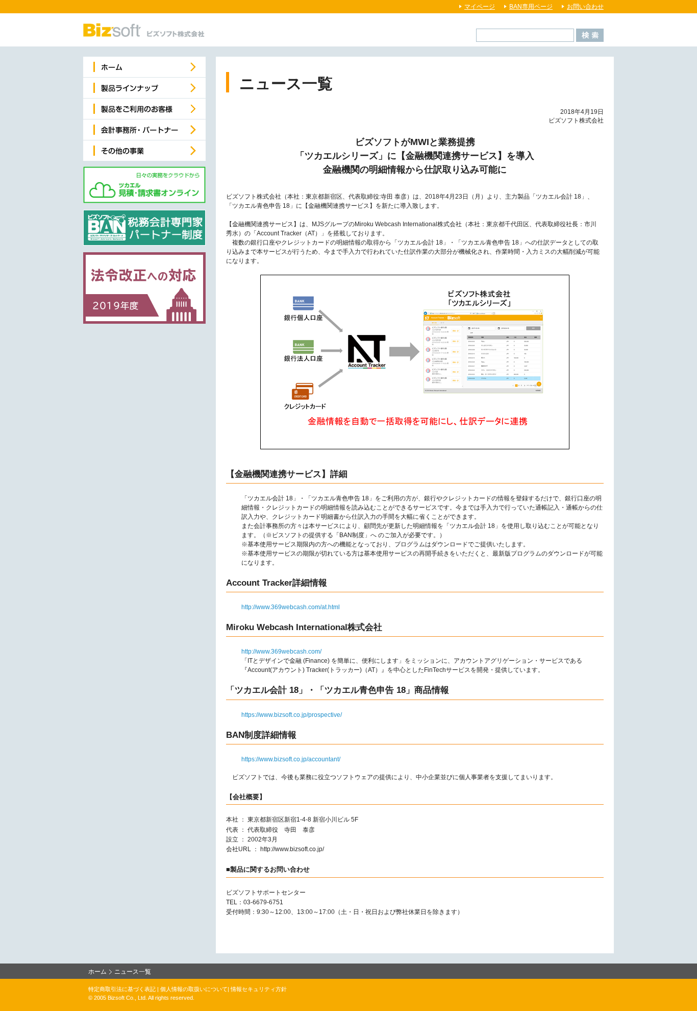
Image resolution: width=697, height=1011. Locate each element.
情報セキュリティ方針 (259, 989)
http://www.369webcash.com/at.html (290, 607)
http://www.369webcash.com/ (281, 651)
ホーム (97, 971)
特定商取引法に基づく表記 (122, 989)
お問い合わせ (585, 6)
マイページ (479, 6)
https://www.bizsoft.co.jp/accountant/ (290, 759)
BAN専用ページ (531, 6)
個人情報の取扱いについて (194, 989)
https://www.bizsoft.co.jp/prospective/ (291, 714)
